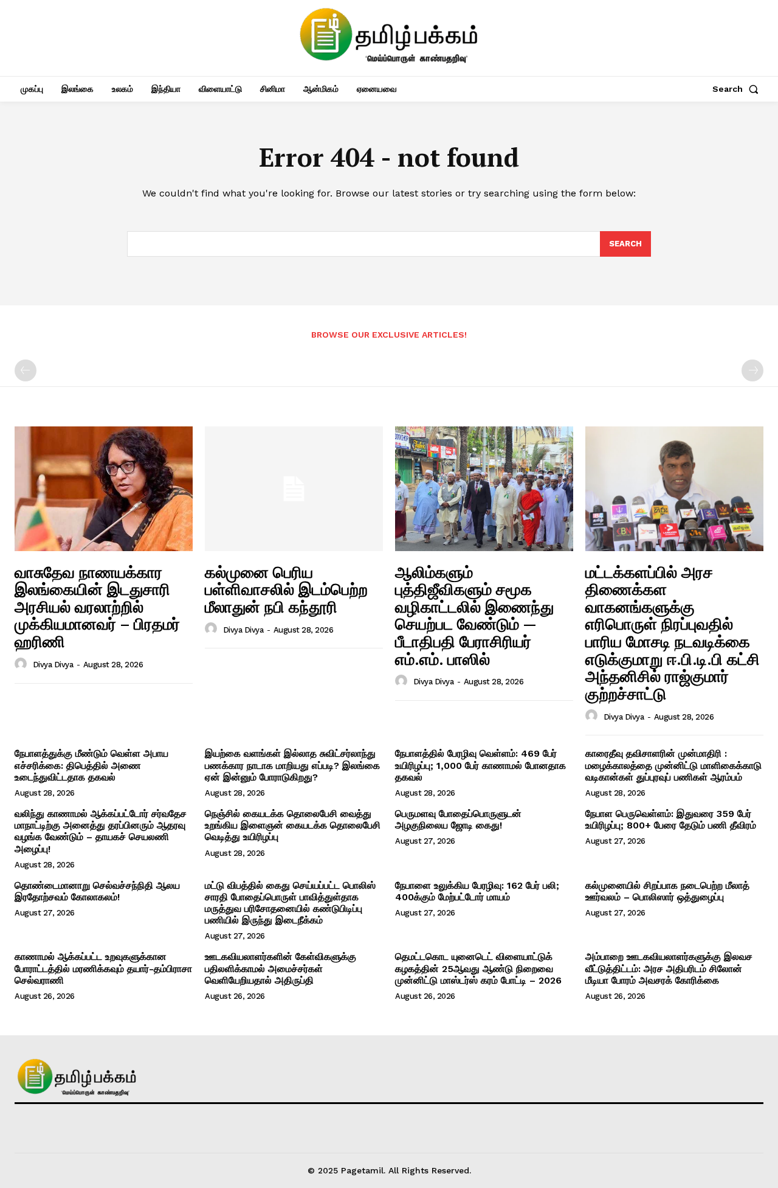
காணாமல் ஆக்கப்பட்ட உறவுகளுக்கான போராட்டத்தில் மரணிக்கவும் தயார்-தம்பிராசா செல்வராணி (103, 968)
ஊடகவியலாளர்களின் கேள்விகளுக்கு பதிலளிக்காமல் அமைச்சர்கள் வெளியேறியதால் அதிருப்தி (280, 968)
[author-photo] (22, 664)
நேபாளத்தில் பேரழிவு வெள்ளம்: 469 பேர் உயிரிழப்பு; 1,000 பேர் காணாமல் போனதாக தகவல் (480, 765)
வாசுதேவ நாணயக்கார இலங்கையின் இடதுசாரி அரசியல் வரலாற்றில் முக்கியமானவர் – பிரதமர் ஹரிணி (97, 606)
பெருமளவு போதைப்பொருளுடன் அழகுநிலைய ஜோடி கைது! (458, 819)
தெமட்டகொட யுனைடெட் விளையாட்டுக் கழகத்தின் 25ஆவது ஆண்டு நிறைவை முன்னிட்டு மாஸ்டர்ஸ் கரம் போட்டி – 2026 (478, 968)
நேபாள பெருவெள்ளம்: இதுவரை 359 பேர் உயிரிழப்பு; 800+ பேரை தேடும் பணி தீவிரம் (670, 819)
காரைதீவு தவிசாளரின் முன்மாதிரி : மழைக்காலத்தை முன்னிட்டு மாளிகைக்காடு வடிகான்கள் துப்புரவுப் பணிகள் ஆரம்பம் (673, 765)
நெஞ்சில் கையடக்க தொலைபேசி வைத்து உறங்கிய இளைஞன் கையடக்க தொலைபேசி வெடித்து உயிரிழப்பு (292, 825)
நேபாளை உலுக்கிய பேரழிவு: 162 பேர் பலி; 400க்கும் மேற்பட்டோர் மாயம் (477, 891)
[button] (737, 89)
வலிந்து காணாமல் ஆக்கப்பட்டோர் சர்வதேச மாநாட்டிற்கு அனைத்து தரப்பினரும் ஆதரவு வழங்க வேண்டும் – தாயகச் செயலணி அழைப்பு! (101, 831)
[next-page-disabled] (752, 370)
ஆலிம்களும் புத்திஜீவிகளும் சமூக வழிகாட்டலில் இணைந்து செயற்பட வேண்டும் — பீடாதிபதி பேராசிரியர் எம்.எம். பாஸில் (474, 615)
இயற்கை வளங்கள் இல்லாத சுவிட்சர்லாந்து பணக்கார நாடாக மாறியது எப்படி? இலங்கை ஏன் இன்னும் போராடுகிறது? (292, 765)
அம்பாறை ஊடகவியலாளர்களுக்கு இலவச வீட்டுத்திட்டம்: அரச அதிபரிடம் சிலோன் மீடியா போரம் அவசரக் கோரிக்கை (668, 968)
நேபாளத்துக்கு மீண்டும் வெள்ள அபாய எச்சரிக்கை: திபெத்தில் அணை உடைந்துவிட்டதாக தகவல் (91, 765)
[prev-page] (25, 370)
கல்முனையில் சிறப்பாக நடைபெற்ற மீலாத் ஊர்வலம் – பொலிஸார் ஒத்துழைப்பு (667, 891)
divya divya (53, 664)
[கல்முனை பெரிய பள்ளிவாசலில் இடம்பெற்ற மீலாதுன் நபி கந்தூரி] (294, 488)
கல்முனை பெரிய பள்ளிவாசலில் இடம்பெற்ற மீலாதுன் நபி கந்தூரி (286, 589)
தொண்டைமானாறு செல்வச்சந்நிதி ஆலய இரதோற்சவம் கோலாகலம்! (97, 891)
